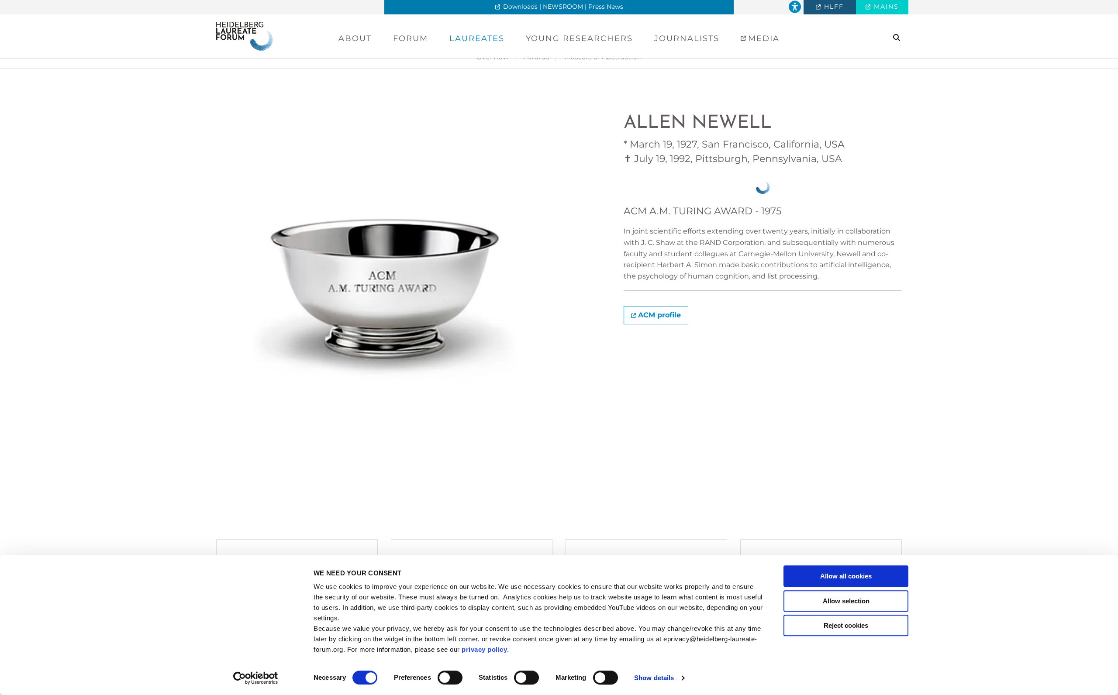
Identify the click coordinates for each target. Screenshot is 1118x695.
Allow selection (846, 601)
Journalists (686, 38)
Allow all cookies (846, 576)
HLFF (832, 6)
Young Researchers (579, 38)
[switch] (450, 678)
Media (762, 38)
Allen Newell (698, 123)
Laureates (476, 38)
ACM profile (659, 315)
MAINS (885, 6)
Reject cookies (846, 625)
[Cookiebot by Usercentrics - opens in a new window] (255, 678)
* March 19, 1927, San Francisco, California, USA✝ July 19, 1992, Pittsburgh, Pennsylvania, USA (734, 151)
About (355, 38)
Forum (410, 38)
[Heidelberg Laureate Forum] (244, 35)
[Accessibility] (795, 7)
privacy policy (484, 649)
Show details (654, 677)
